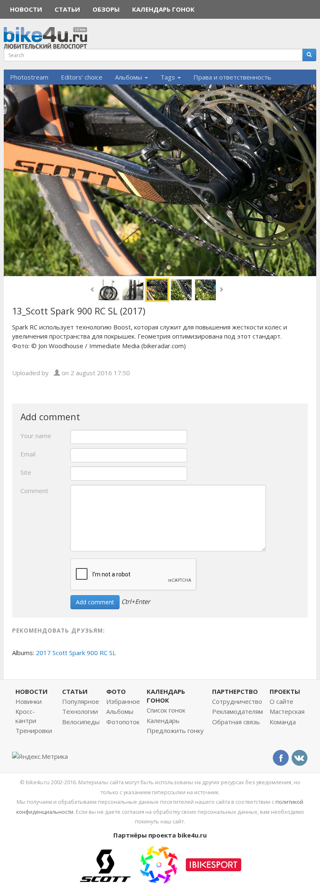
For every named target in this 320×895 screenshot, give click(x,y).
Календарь (163, 720)
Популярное (80, 701)
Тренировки (33, 730)
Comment (34, 490)
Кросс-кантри (25, 715)
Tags (168, 77)
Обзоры (106, 9)
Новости (26, 9)
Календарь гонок (163, 9)
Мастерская (287, 711)
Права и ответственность (232, 77)
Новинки (28, 701)
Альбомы (129, 77)
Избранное (123, 701)
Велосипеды (81, 722)
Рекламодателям (237, 711)
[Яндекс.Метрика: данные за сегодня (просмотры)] (40, 756)
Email (27, 454)
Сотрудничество (237, 701)
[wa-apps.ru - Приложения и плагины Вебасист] (159, 864)
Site (25, 472)
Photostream (29, 77)
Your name (35, 435)
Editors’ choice (81, 77)
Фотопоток (123, 722)
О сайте (281, 701)
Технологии (80, 711)
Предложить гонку (175, 730)
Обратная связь (236, 722)
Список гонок (166, 710)
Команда (283, 722)
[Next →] (160, 179)
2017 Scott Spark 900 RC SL (76, 652)
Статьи (67, 9)
